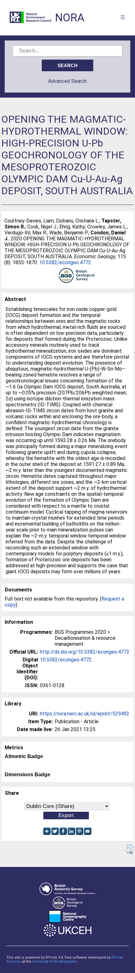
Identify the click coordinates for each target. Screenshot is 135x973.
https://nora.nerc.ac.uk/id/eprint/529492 (84, 714)
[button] (129, 849)
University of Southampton (54, 962)
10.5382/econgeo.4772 (65, 262)
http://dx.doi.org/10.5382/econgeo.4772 (84, 652)
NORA (69, 17)
